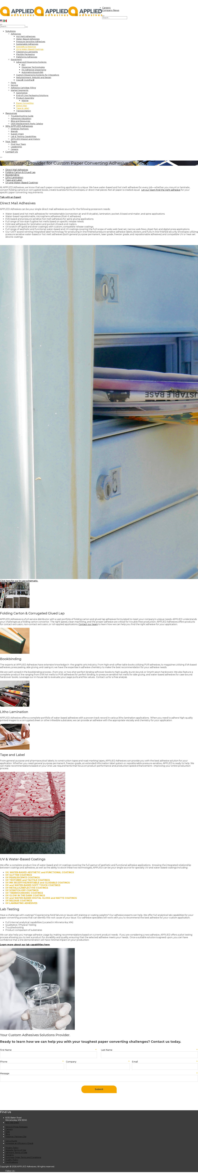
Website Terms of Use (15, 1150)
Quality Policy (11, 1160)
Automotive (21, 93)
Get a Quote (11, 1141)
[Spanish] (5, 20)
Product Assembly (25, 98)
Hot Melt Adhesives (25, 36)
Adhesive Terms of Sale (16, 1152)
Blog (7, 1134)
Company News (110, 10)
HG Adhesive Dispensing (34, 70)
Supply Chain (17, 134)
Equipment (16, 59)
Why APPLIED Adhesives (19, 126)
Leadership (16, 147)
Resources (11, 113)
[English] (2, 20)
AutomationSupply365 (32, 72)
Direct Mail (21, 106)
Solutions (10, 31)
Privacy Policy (11, 1147)
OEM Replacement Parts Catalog (27, 123)
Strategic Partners (20, 129)
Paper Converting (25, 103)
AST (23, 64)
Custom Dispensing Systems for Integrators (37, 75)
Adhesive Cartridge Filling (23, 88)
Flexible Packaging (25, 54)
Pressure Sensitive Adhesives (30, 41)
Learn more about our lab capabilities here (25, 944)
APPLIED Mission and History (25, 139)
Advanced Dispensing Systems (31, 62)
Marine (25, 100)
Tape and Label (13, 180)
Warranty (9, 1155)
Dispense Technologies (33, 67)
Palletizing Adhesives (26, 57)
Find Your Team (18, 144)
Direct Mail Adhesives (16, 170)
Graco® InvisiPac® (25, 80)
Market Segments (19, 90)
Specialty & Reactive (26, 47)
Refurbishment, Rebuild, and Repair (33, 77)
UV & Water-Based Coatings (29, 49)
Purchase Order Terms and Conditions (23, 1157)
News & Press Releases (16, 1127)
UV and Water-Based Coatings (21, 182)
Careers (106, 7)
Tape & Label (22, 108)
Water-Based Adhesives (28, 39)
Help (7, 1132)
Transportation (23, 111)
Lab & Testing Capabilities (23, 136)
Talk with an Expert (10, 197)
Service (14, 85)
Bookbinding (12, 175)
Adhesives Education (21, 118)
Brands (14, 131)
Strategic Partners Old (15, 1136)
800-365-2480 (12, 1122)
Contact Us (11, 152)
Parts (13, 82)
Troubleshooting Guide (22, 116)
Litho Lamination (14, 177)
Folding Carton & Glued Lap (20, 172)
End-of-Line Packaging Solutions (32, 95)
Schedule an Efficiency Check (19, 1143)
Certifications (11, 1162)
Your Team (11, 141)
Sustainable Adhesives (27, 44)
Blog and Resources (20, 121)
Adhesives (16, 34)
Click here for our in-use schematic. (19, 581)
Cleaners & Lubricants (27, 52)
